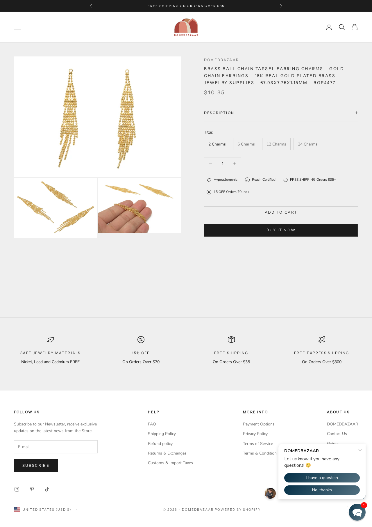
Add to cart (281, 212)
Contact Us (337, 433)
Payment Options (259, 424)
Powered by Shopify (238, 510)
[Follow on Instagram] (17, 489)
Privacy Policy (255, 433)
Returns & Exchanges (167, 453)
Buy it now (281, 230)
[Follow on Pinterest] (32, 489)
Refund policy (160, 443)
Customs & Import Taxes (170, 463)
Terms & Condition (260, 453)
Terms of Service (258, 443)
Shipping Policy (162, 433)
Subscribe (35, 465)
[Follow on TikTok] (47, 489)
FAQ (152, 424)
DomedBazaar (221, 60)
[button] (357, 512)
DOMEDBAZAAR (342, 424)
